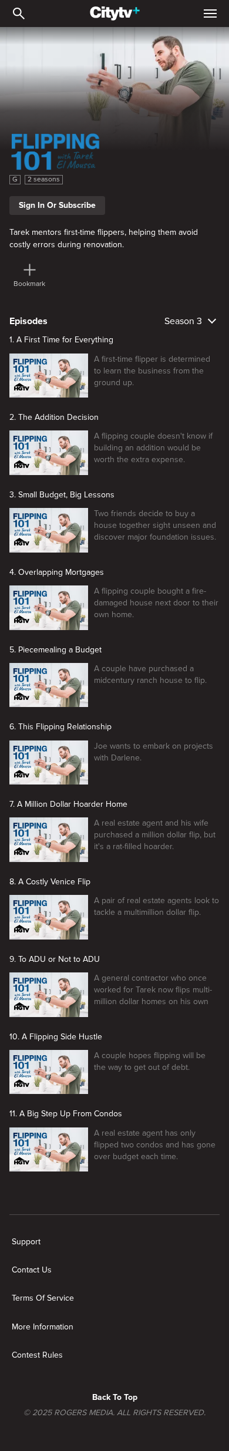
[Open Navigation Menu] (210, 13)
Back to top (114, 1397)
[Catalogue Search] (18, 13)
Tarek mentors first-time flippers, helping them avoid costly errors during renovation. (103, 238)
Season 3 (183, 321)
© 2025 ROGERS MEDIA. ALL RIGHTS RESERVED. (114, 1413)
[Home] (114, 13)
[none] (26, 1242)
